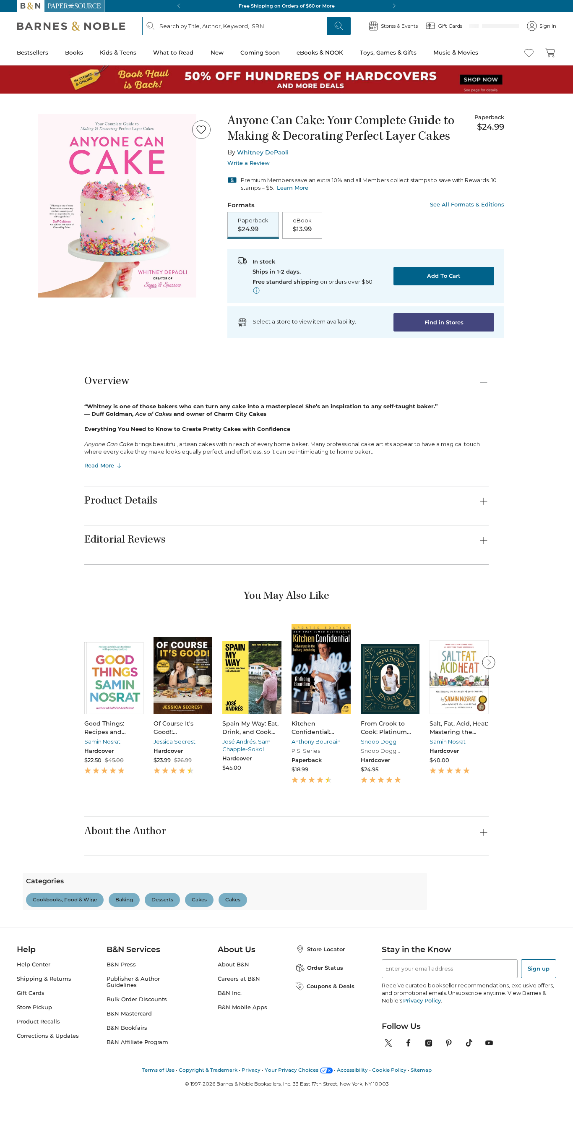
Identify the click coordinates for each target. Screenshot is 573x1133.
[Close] (11, 58)
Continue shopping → (32, 104)
